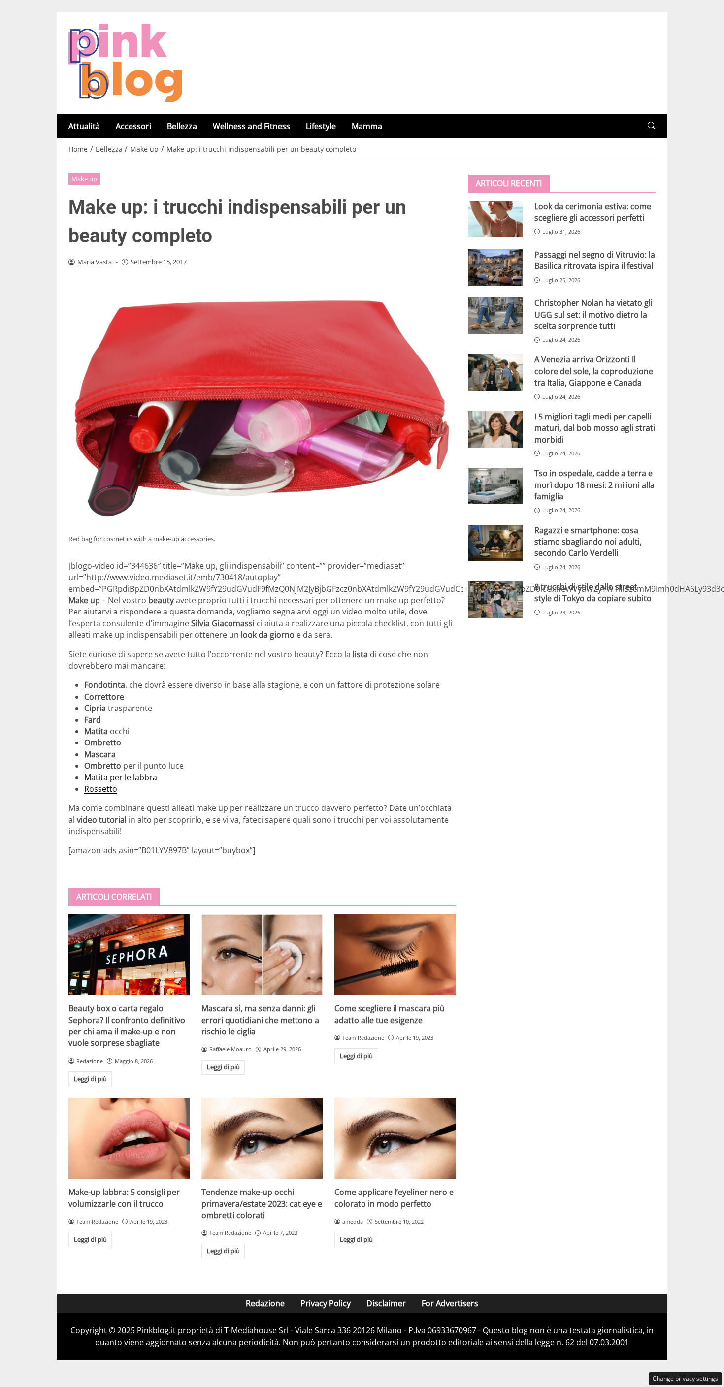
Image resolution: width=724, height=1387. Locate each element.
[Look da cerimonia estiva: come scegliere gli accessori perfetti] (495, 219)
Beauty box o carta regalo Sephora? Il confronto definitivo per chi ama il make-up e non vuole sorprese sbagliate (126, 1025)
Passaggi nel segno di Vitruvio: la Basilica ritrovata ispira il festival (594, 260)
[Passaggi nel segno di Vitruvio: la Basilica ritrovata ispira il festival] (495, 267)
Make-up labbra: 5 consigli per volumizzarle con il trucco (124, 1198)
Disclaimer (386, 1303)
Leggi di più (90, 1078)
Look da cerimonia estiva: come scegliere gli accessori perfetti (592, 212)
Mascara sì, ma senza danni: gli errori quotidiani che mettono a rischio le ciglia (260, 1020)
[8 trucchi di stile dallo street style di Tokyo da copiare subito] (495, 599)
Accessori (133, 126)
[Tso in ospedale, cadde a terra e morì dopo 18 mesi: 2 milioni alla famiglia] (495, 486)
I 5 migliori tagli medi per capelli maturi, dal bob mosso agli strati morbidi (594, 428)
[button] (652, 125)
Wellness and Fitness (251, 126)
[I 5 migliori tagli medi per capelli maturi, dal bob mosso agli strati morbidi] (495, 429)
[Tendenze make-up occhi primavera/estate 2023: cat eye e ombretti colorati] (262, 1138)
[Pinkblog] (125, 62)
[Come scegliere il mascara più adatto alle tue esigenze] (395, 954)
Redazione (265, 1303)
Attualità (84, 126)
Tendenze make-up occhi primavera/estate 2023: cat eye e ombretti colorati (261, 1204)
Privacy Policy (325, 1303)
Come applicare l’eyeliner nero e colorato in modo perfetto (394, 1198)
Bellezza (182, 126)
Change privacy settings (685, 1378)
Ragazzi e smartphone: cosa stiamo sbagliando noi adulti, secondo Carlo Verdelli (588, 541)
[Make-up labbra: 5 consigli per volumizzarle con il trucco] (129, 1138)
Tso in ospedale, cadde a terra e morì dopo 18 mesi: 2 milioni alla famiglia (594, 485)
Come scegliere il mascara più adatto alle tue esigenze (389, 1014)
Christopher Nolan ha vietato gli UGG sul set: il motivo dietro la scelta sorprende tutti (593, 314)
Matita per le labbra (120, 777)
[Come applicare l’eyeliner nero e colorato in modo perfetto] (395, 1138)
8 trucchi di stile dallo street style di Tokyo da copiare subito (593, 592)
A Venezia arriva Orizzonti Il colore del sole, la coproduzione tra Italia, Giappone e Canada (593, 371)
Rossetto (100, 788)
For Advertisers (450, 1303)
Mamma (367, 126)
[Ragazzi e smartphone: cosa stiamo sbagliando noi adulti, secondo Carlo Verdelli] (495, 542)
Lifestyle (321, 126)
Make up (84, 178)
